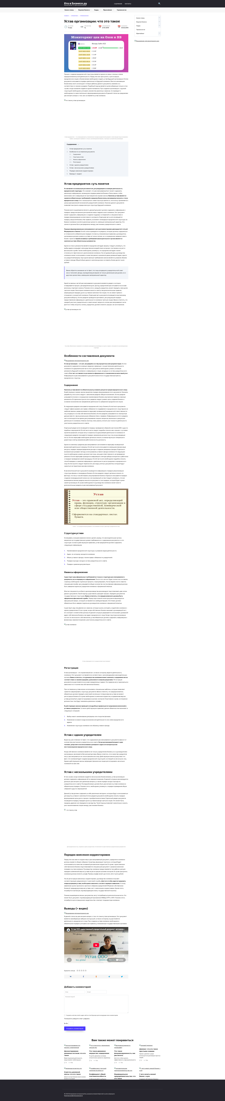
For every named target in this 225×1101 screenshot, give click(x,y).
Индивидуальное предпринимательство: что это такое (125, 1076)
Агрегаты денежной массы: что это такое (72, 1073)
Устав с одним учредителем (79, 165)
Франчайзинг (107, 10)
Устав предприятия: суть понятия (81, 148)
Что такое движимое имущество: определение (99, 1052)
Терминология (121, 10)
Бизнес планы (69, 10)
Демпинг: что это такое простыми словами (148, 1050)
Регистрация (77, 162)
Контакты (128, 3)
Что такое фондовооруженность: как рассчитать (124, 1053)
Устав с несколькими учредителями (82, 168)
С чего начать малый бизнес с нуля (147, 1075)
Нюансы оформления (79, 159)
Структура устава (78, 157)
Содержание (118, 3)
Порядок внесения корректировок (81, 171)
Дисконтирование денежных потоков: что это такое (75, 1053)
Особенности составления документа (82, 151)
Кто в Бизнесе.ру (75, 3)
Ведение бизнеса (84, 10)
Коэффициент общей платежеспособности (97, 1075)
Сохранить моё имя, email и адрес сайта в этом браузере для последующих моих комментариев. (92, 1015)
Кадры (96, 10)
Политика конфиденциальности (73, 1095)
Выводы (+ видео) (76, 174)
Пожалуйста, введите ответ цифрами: (77, 1018)
